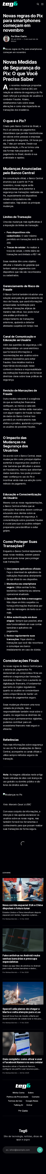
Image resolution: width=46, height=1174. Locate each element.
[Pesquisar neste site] (38, 4)
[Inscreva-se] (40, 1150)
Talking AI (18, 1105)
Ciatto (25, 1110)
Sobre (30, 1092)
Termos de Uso (15, 1101)
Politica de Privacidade (17, 1097)
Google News (32, 1101)
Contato (35, 1097)
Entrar (29, 1105)
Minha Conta (18, 1092)
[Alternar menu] (42, 4)
